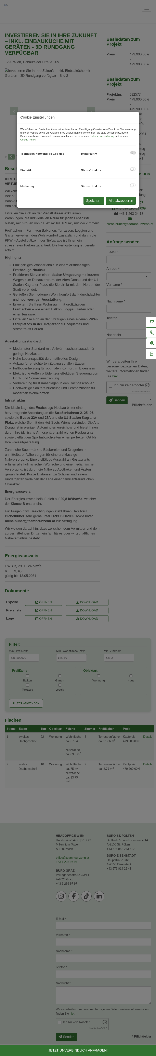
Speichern (93, 201)
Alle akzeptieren (121, 201)
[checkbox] (133, 152)
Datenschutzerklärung (102, 136)
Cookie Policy (27, 139)
